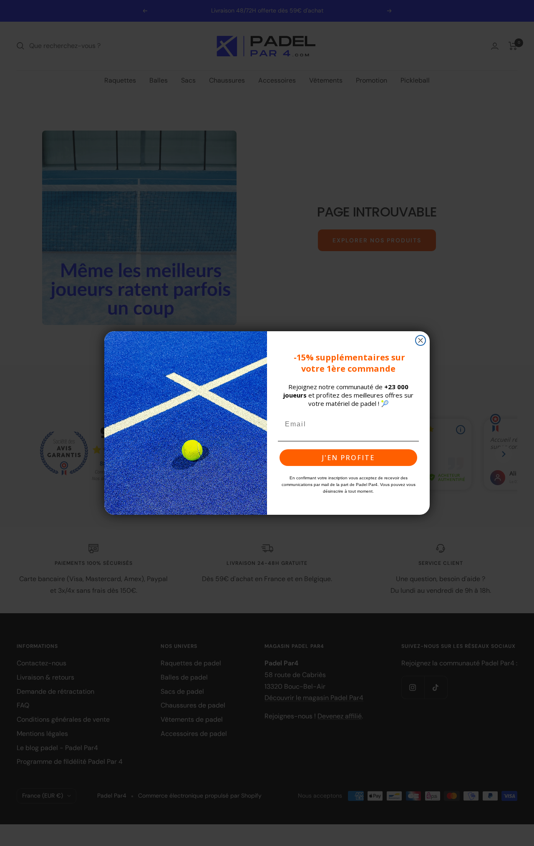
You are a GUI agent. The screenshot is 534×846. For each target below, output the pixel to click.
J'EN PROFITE (348, 457)
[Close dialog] (421, 340)
